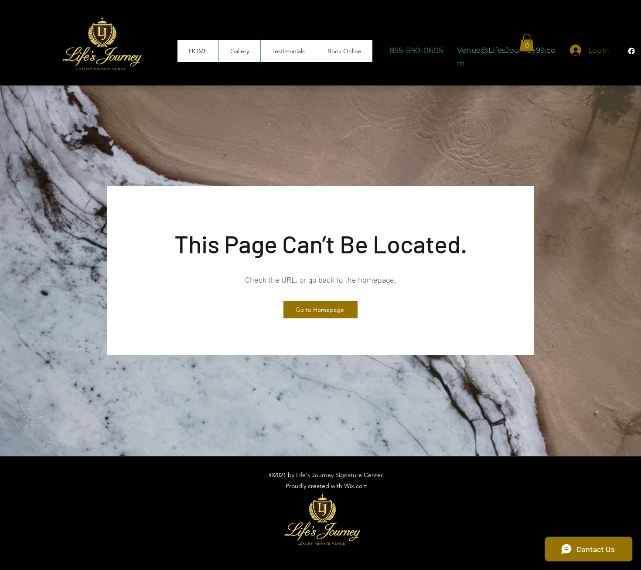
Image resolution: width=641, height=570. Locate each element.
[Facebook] (631, 51)
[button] (526, 42)
